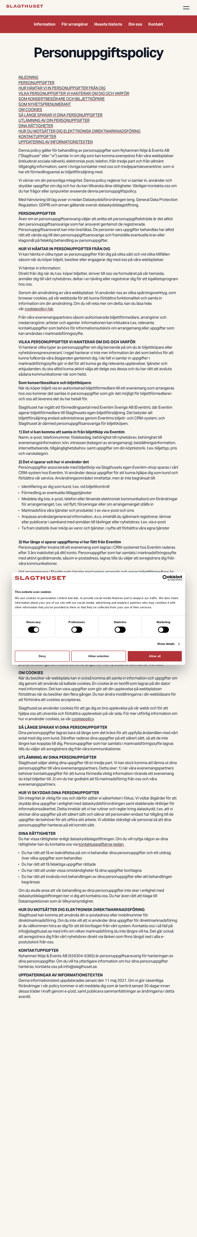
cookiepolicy (83, 718)
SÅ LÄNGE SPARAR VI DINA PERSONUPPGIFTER (60, 115)
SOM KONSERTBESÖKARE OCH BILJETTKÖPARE (61, 98)
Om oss (135, 24)
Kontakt (155, 24)
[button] (186, 7)
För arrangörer (75, 24)
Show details (166, 643)
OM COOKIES (30, 109)
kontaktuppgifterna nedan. (101, 844)
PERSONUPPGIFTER (36, 82)
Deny (42, 656)
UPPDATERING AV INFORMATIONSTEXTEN (55, 141)
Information (44, 24)
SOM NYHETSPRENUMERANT (44, 104)
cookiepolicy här (39, 308)
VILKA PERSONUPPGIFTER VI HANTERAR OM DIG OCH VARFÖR (73, 93)
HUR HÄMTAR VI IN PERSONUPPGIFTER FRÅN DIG (62, 88)
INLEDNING (28, 77)
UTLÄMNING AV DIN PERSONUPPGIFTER (54, 120)
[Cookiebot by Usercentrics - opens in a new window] (165, 578)
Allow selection (98, 656)
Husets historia (108, 24)
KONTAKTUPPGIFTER (37, 136)
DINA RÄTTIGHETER (35, 125)
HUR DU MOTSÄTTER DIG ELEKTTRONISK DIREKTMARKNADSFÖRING (79, 131)
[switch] (76, 630)
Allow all (155, 656)
